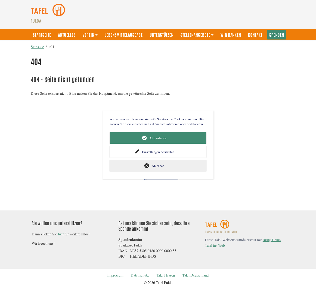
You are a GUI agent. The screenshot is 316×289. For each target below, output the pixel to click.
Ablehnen (158, 166)
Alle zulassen (158, 138)
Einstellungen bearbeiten (158, 152)
